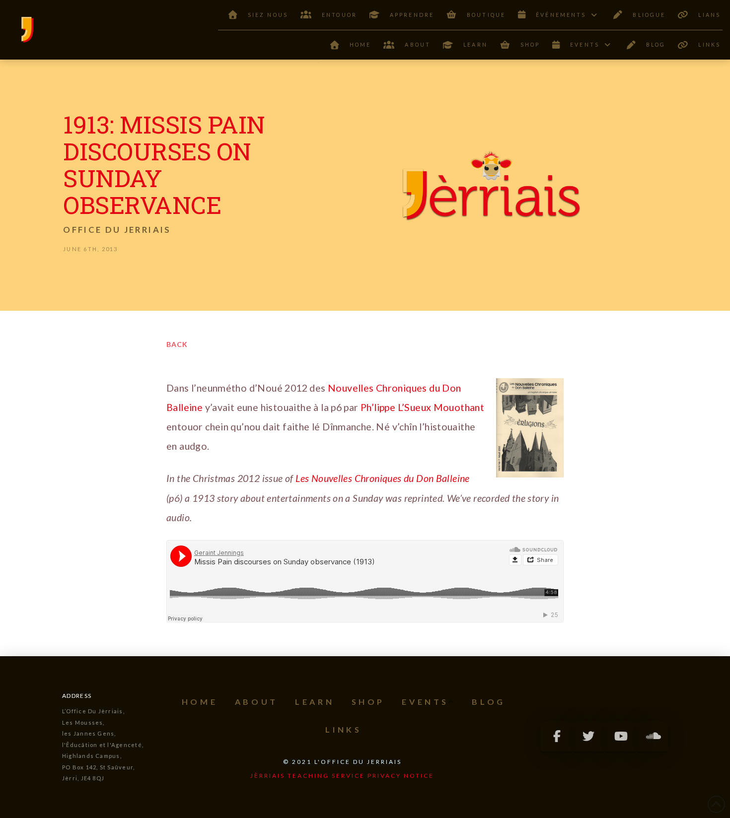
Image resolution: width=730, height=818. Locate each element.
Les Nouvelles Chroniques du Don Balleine (381, 478)
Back (177, 344)
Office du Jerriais (117, 229)
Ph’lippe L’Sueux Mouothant (422, 407)
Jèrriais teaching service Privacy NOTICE (342, 775)
